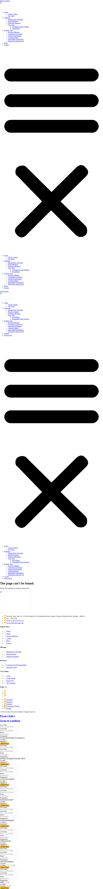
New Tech (11, 25)
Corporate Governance (15, 34)
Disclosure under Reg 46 (16, 41)
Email (2, 732)
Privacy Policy (7, 716)
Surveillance (16, 28)
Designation (4, 736)
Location (3, 740)
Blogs (6, 43)
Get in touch (8, 335)
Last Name (3, 728)
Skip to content (5, 1)
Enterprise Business (14, 23)
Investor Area (8, 30)
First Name (3, 725)
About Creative (13, 14)
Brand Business (13, 21)
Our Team (11, 16)
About (6, 12)
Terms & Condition (10, 720)
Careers (6, 45)
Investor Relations (14, 32)
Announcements (13, 37)
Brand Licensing (13, 312)
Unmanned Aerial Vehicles (20, 27)
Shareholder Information (16, 39)
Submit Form (4, 743)
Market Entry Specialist (15, 19)
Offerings (7, 18)
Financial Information (15, 36)
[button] (51, 150)
